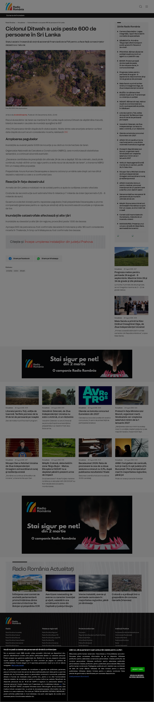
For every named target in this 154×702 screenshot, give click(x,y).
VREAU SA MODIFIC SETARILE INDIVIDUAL (136, 676)
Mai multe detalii (17, 665)
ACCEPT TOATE (137, 669)
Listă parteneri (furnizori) (79, 676)
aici (61, 684)
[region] (77, 674)
